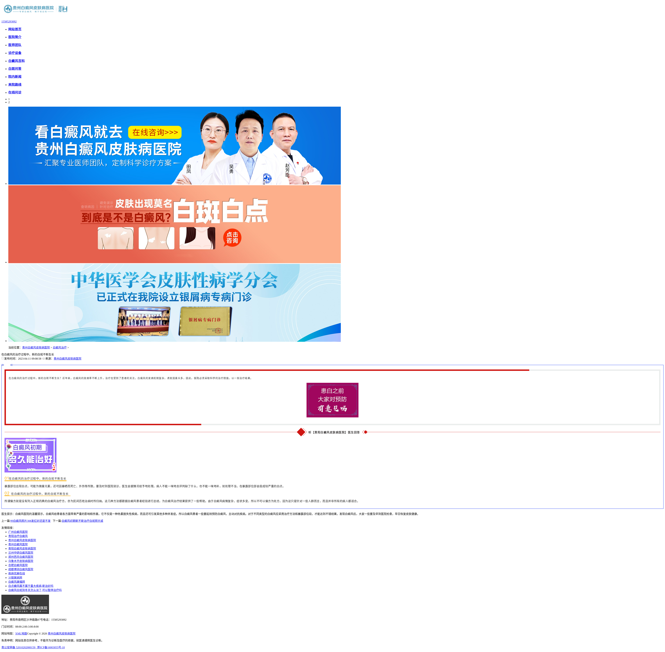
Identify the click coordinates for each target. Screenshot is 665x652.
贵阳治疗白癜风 (18, 536)
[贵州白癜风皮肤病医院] (35, 15)
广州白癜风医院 (18, 531)
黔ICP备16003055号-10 (51, 647)
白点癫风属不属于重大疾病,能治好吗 (30, 585)
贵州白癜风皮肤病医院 (36, 347)
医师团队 (14, 45)
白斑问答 (14, 68)
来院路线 (14, 84)
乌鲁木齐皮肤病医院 (20, 561)
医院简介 (14, 37)
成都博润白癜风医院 (20, 569)
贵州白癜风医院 (18, 544)
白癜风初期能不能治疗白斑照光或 (82, 520)
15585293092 (9, 21)
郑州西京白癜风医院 (20, 556)
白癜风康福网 (16, 581)
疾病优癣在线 (16, 573)
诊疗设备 (14, 53)
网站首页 (14, 29)
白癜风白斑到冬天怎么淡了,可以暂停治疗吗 (35, 590)
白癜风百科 (16, 61)
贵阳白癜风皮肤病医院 (22, 548)
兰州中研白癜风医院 (20, 552)
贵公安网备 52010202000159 (19, 647)
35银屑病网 (15, 577)
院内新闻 (14, 76)
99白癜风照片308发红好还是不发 (30, 520)
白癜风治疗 (60, 347)
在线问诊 (14, 92)
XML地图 (21, 633)
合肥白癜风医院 (18, 565)
